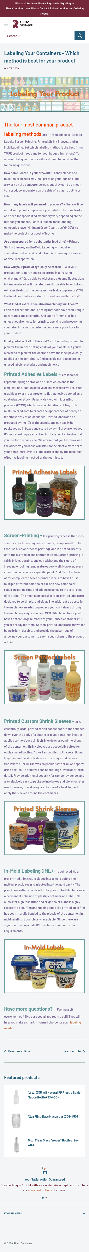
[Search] (80, 35)
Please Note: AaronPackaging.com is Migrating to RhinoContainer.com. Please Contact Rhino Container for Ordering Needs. (45, 8)
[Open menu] (6, 24)
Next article (72, 1051)
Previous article (19, 1051)
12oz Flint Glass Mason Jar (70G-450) (53, 1116)
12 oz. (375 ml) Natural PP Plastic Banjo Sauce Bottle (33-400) (54, 1095)
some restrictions (40, 1190)
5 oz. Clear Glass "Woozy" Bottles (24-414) (53, 1142)
